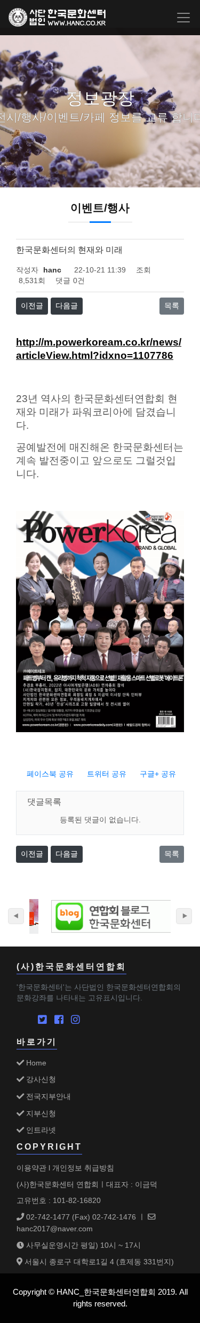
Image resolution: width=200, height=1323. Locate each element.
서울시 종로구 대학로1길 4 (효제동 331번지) (98, 1261)
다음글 (66, 306)
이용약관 (31, 1168)
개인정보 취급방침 (83, 1168)
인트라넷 (40, 1130)
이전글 (32, 306)
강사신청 (40, 1079)
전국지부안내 (47, 1096)
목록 (171, 306)
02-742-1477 (47, 1217)
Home (35, 1063)
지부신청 (40, 1113)
